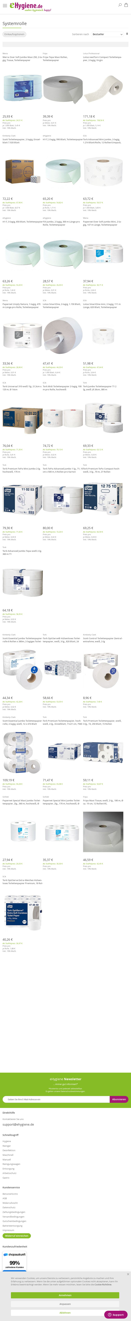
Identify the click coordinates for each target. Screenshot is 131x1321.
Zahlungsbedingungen (14, 1212)
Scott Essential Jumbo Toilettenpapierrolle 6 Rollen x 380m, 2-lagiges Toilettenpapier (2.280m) (22, 640)
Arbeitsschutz (9, 1173)
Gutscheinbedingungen (14, 1221)
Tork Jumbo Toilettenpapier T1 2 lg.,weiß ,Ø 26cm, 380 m (99, 388)
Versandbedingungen (13, 1216)
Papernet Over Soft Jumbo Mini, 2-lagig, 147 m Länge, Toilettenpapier (102, 223)
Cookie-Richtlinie (102, 1284)
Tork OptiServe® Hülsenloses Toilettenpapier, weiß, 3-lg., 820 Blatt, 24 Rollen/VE (61, 640)
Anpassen (65, 1304)
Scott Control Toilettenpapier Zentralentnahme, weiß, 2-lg (102, 640)
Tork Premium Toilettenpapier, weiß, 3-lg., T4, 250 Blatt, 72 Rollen (102, 722)
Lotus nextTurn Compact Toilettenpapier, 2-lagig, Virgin (102, 59)
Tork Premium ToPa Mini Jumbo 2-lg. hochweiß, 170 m (22, 470)
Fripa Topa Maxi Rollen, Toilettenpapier (55, 59)
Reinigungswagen (11, 1164)
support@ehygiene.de (18, 1124)
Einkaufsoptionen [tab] (14, 34)
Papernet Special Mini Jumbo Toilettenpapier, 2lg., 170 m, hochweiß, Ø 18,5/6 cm (61, 802)
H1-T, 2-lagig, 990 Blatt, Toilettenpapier (63, 139)
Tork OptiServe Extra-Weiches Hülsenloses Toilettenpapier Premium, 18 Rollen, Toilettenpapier (23, 882)
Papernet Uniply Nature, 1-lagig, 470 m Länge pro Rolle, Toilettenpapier (21, 306)
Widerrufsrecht (10, 1202)
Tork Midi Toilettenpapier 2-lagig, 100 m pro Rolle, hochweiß (62, 388)
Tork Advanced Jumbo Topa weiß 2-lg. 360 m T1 (22, 552)
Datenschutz (9, 1207)
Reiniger (7, 1145)
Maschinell (8, 1154)
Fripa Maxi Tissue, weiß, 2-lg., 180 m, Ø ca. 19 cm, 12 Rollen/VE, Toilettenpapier (103, 802)
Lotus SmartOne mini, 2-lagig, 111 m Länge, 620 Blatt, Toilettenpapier (102, 306)
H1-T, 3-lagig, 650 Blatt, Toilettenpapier (23, 221)
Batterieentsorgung (12, 1225)
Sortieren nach (80, 34)
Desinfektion (9, 1150)
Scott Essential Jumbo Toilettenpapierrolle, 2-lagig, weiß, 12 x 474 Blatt (22, 722)
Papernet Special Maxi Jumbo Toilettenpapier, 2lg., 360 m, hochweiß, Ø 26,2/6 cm (21, 802)
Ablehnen (65, 1312)
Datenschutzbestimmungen (73, 1091)
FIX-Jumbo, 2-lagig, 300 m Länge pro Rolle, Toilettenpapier (61, 223)
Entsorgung (8, 1168)
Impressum (8, 1230)
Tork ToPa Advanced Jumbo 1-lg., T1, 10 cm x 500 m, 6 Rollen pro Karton (63, 470)
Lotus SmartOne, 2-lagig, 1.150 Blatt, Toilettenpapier (62, 306)
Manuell (7, 1159)
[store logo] (30, 7)
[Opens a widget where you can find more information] (116, 1315)
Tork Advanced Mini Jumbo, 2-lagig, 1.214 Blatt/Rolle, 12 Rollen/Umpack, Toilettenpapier (102, 141)
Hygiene (7, 1141)
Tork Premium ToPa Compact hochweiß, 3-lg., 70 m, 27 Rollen (101, 470)
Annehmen (65, 1295)
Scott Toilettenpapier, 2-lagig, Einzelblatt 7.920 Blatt (21, 141)
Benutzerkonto (10, 1193)
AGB (5, 1198)
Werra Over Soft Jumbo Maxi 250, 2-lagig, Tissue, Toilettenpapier (22, 59)
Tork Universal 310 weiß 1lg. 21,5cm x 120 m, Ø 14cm (22, 388)
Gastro (6, 1177)
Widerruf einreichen (16, 1235)
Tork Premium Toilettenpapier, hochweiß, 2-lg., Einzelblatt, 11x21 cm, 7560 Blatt (62, 722)
